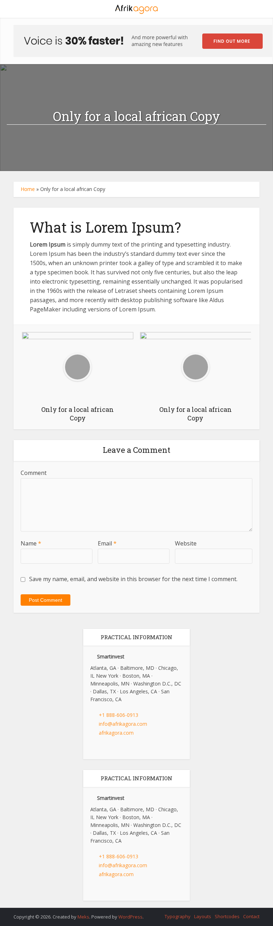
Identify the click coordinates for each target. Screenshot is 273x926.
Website (186, 543)
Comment (34, 473)
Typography (178, 916)
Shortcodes (227, 916)
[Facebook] (92, 748)
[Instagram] (110, 748)
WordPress (130, 917)
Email (107, 543)
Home (28, 189)
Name (31, 543)
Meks (83, 917)
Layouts (202, 916)
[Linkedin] (101, 748)
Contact (251, 916)
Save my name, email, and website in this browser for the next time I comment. (133, 579)
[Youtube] (119, 748)
